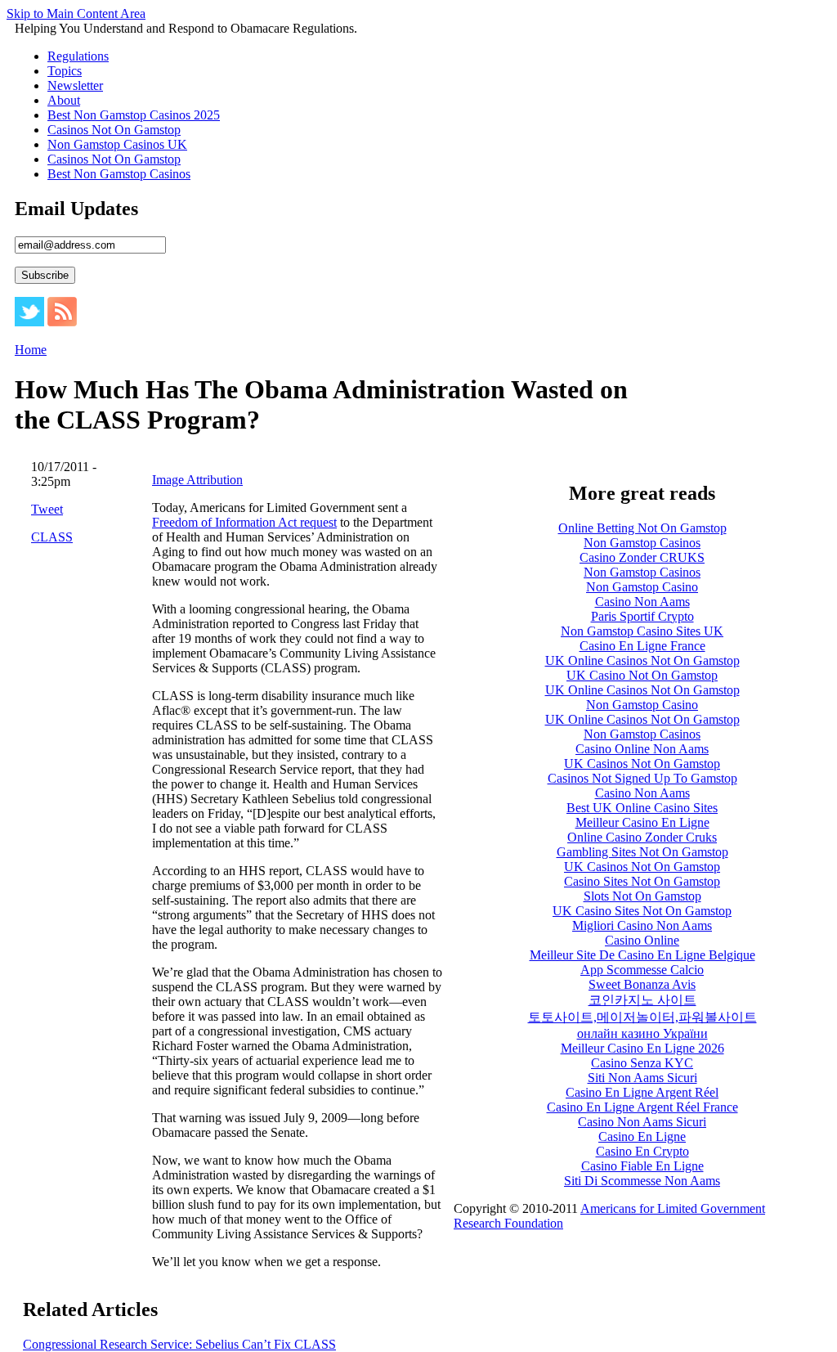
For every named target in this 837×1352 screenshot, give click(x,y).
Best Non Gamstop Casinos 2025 (133, 115)
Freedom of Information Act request (244, 522)
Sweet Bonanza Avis (642, 984)
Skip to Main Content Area (76, 13)
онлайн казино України (642, 1033)
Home (31, 350)
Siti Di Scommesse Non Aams (642, 1181)
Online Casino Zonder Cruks (642, 837)
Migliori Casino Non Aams (642, 925)
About (63, 100)
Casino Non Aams (642, 602)
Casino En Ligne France (642, 646)
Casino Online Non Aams (642, 749)
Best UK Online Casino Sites (642, 808)
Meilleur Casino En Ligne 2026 (642, 1048)
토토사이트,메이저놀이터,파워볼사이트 (642, 1017)
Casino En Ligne (642, 1136)
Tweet (47, 509)
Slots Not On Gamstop (642, 896)
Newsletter (75, 85)
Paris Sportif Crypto (642, 616)
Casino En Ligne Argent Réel (642, 1092)
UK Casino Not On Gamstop (642, 675)
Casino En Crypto (642, 1151)
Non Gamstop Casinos (642, 543)
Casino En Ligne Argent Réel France (642, 1107)
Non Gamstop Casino (642, 587)
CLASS (52, 537)
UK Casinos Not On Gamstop (642, 763)
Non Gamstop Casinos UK (117, 144)
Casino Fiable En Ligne (642, 1166)
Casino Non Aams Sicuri (642, 1122)
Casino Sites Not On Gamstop (642, 881)
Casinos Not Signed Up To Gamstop (642, 778)
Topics (64, 71)
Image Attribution (197, 480)
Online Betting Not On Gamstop (642, 528)
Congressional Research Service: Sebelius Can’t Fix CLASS (179, 1344)
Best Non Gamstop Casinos (118, 174)
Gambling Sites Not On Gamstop (642, 852)
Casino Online (642, 940)
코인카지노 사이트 (642, 1000)
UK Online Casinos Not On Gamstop (642, 660)
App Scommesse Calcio (642, 970)
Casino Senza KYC (642, 1063)
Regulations (78, 56)
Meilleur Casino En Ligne (642, 822)
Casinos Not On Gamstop (114, 130)
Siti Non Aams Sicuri (642, 1078)
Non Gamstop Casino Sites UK (642, 631)
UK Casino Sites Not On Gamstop (642, 911)
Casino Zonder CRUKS (642, 557)
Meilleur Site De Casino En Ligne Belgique (642, 955)
